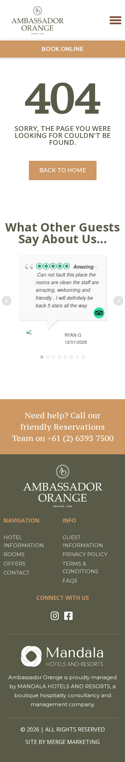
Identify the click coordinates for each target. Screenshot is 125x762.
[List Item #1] (55, 615)
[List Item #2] (69, 615)
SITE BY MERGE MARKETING (62, 742)
